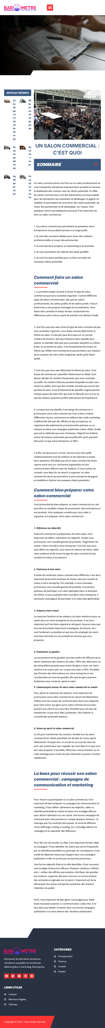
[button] (50, 8)
